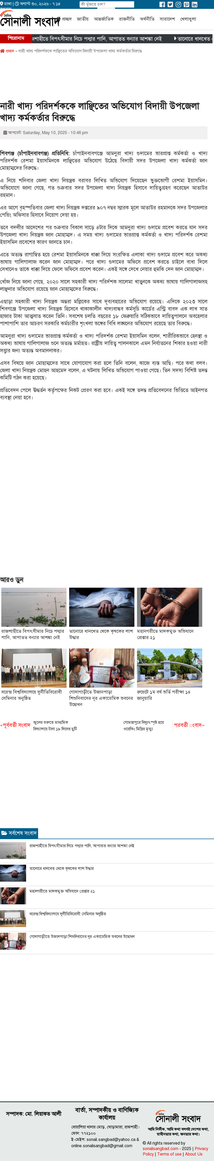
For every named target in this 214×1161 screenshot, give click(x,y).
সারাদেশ (167, 19)
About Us (194, 1154)
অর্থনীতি (147, 19)
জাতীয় (83, 19)
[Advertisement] (95, 79)
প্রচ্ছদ (67, 19)
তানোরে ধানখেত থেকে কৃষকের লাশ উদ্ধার (61, 868)
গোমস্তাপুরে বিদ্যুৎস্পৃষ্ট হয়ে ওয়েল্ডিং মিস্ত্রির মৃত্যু (164, 726)
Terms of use (169, 1154)
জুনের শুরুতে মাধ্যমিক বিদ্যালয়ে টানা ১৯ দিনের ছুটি (38, 726)
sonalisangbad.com (160, 1148)
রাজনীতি (127, 19)
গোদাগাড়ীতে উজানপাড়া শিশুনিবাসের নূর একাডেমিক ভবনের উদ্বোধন (101, 698)
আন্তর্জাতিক (104, 19)
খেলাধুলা (188, 19)
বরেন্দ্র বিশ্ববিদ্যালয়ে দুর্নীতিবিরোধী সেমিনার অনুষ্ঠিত (67, 914)
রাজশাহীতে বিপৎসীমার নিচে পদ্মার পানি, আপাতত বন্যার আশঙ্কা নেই (80, 39)
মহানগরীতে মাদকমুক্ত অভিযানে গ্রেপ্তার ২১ (62, 891)
